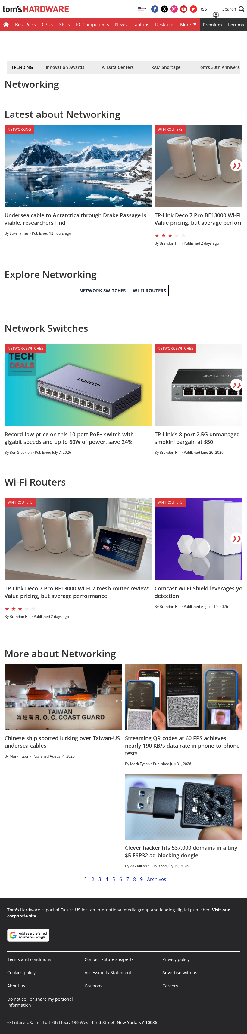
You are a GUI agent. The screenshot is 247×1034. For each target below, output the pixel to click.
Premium (212, 25)
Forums (236, 25)
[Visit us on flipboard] (193, 9)
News (121, 24)
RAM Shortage (165, 67)
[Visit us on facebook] (154, 9)
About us (16, 986)
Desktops (164, 24)
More (185, 24)
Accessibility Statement (108, 972)
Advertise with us (179, 972)
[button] (233, 9)
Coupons (93, 986)
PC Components (92, 24)
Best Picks (25, 24)
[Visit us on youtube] (183, 9)
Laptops (141, 24)
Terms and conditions (29, 959)
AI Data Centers (118, 67)
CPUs (47, 24)
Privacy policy (175, 959)
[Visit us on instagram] (174, 9)
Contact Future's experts (109, 959)
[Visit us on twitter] (164, 9)
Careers (170, 986)
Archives (156, 879)
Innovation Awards (65, 67)
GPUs (64, 24)
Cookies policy (21, 972)
